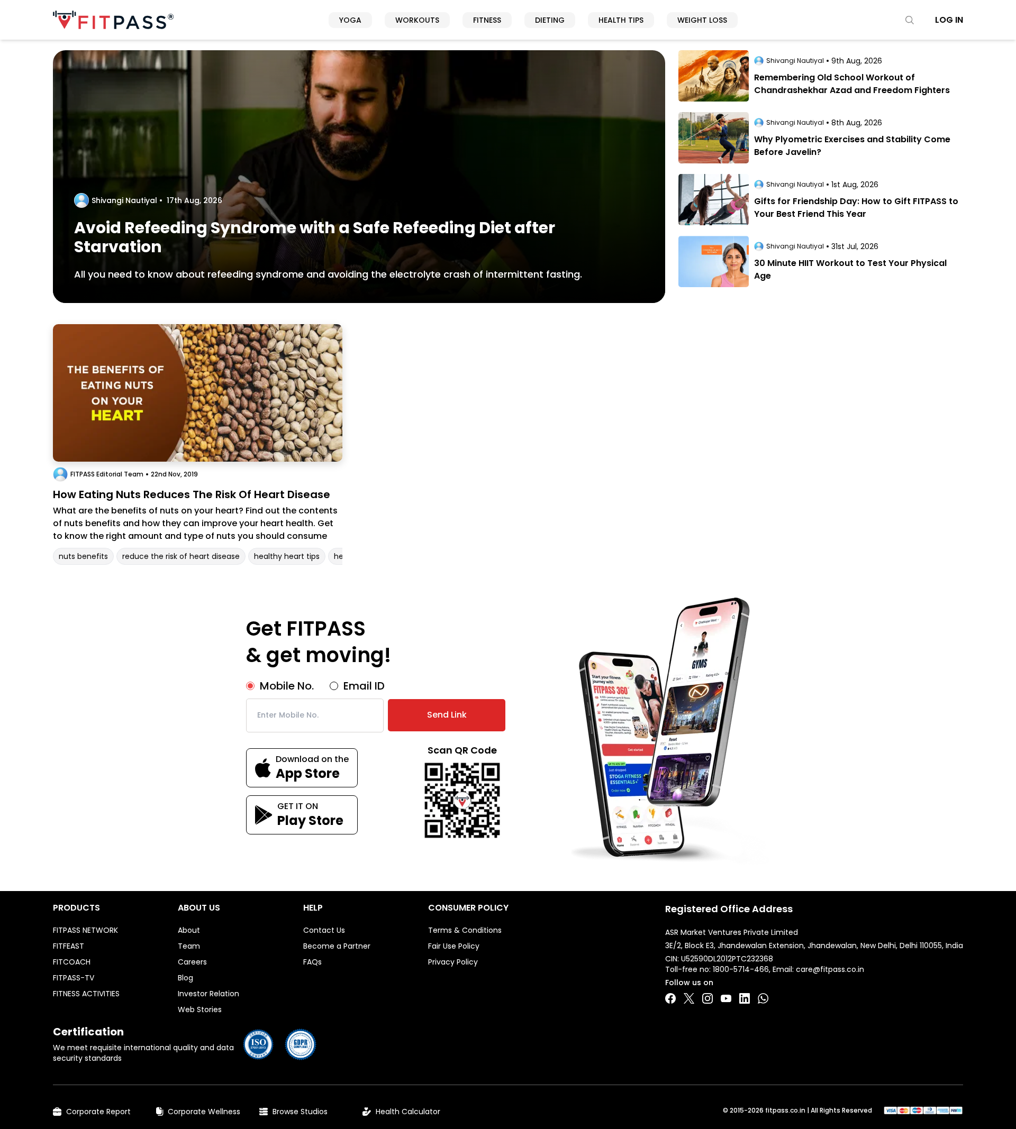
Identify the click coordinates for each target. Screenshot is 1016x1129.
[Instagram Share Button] (707, 998)
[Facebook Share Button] (670, 998)
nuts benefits (83, 556)
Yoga (350, 20)
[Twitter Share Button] (689, 998)
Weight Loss (702, 20)
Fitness (487, 20)
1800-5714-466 (741, 969)
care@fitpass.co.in (830, 969)
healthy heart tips (287, 556)
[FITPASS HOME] (113, 20)
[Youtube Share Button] (726, 998)
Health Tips (620, 20)
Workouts (417, 20)
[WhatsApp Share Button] (763, 998)
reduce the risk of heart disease (181, 556)
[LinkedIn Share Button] (744, 998)
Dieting (550, 20)
